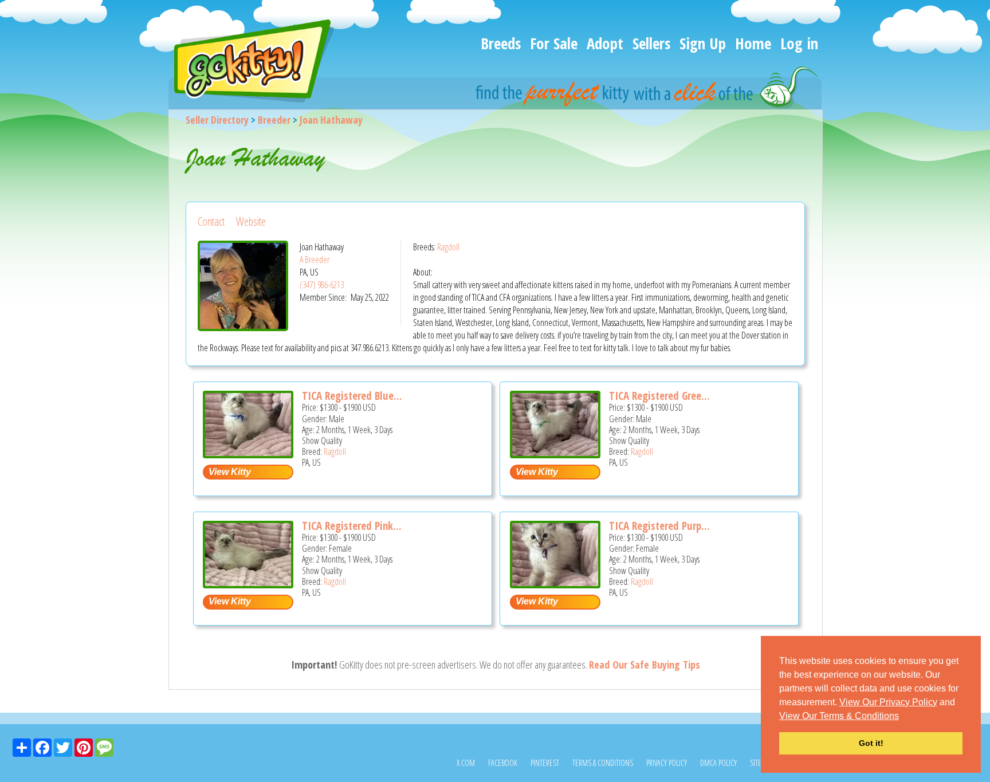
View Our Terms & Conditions (839, 716)
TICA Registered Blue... (352, 395)
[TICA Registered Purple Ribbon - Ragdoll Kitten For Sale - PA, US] (555, 584)
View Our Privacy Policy (888, 702)
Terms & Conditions (602, 762)
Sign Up (702, 43)
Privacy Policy (666, 762)
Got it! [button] (871, 743)
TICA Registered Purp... (659, 525)
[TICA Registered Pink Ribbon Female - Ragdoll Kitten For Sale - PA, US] (248, 584)
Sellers (651, 43)
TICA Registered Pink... (352, 525)
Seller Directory (217, 120)
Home (753, 43)
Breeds (501, 43)
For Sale (554, 43)
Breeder (274, 120)
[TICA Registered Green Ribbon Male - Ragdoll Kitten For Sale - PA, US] (555, 454)
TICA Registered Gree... (659, 395)
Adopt (605, 43)
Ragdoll (448, 247)
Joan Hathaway (331, 120)
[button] (903, 716)
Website (251, 221)
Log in (799, 43)
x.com (466, 762)
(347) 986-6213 (322, 284)
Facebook (502, 762)
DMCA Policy (718, 762)
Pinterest (545, 762)
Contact (211, 221)
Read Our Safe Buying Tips (644, 664)
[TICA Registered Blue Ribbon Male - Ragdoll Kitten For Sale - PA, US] (248, 454)
